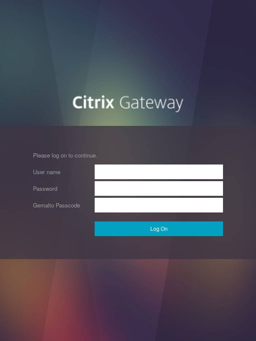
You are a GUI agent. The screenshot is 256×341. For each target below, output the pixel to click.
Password (45, 188)
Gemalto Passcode (56, 205)
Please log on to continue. (65, 155)
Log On (159, 228)
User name (46, 172)
